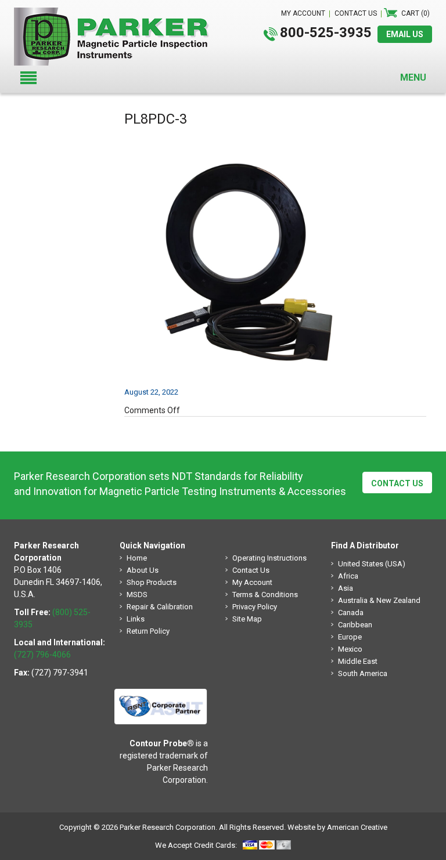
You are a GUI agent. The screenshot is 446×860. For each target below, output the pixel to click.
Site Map (247, 619)
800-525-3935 (326, 32)
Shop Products (152, 582)
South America (362, 673)
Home (137, 558)
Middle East (357, 661)
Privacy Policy (254, 606)
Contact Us (397, 483)
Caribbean (355, 624)
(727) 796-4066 (42, 654)
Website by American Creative (337, 827)
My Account (252, 582)
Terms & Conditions (265, 594)
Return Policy (148, 631)
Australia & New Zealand (379, 600)
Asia (345, 588)
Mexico (350, 649)
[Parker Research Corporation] (116, 13)
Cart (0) (415, 13)
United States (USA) (371, 563)
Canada (351, 612)
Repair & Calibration (160, 606)
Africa (348, 576)
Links (136, 619)
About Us (143, 570)
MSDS (137, 594)
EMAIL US (404, 34)
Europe (350, 637)
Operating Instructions (269, 558)
